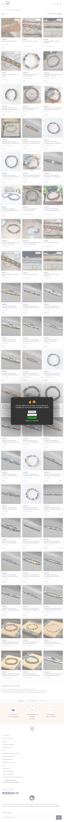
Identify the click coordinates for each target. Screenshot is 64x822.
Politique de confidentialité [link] (32, 420)
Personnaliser (32, 414)
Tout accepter (32, 418)
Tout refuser (32, 411)
